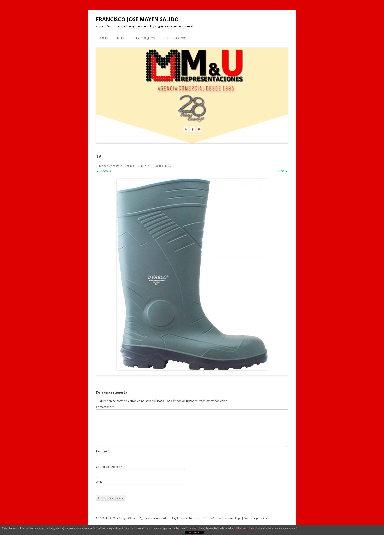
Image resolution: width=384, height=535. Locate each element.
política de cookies (244, 528)
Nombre (102, 451)
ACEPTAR (194, 532)
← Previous (103, 171)
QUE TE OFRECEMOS (175, 38)
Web (99, 482)
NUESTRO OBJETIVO (144, 38)
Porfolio (102, 38)
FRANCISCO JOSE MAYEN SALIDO (137, 19)
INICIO (120, 38)
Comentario (105, 407)
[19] (192, 274)
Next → (283, 171)
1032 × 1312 (136, 166)
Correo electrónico (109, 467)
